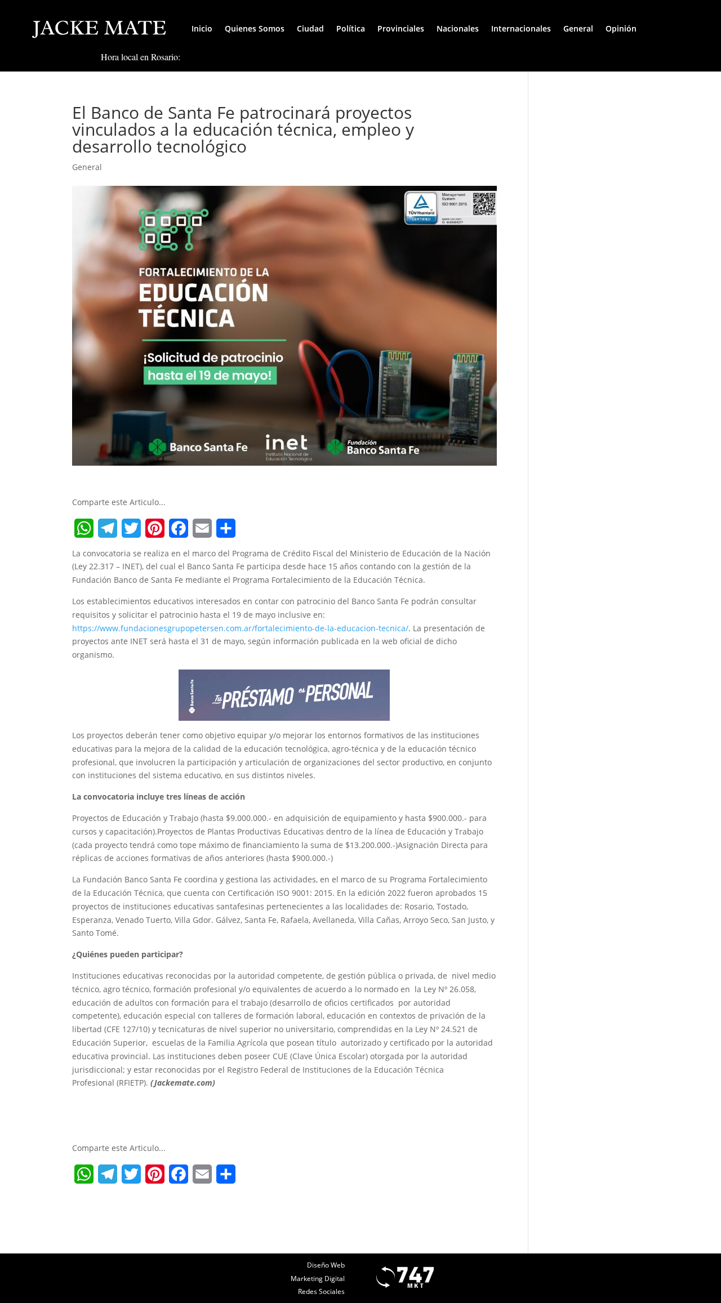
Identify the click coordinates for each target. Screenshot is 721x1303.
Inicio (202, 28)
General (578, 28)
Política (350, 28)
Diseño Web (326, 1265)
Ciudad (310, 28)
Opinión (621, 28)
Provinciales (400, 28)
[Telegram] (107, 528)
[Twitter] (131, 528)
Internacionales (521, 28)
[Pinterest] (155, 528)
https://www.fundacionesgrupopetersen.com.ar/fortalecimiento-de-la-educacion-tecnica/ (240, 628)
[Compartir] (226, 528)
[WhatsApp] (84, 528)
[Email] (202, 528)
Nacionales (458, 28)
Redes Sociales (321, 1291)
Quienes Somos (254, 28)
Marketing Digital (318, 1278)
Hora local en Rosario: (140, 57)
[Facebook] (178, 528)
